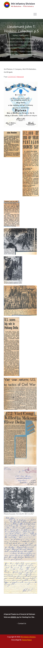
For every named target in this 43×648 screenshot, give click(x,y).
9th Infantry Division (23, 3)
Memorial (20, 77)
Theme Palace (27, 640)
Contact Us (22, 623)
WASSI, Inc (15, 617)
